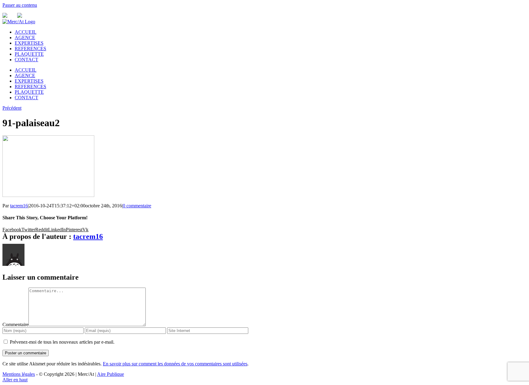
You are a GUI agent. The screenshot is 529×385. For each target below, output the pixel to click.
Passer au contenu (19, 5)
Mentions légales (18, 374)
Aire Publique (110, 374)
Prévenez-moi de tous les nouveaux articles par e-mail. (62, 342)
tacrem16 (19, 205)
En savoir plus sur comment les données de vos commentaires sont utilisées (175, 363)
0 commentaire (137, 205)
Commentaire (15, 324)
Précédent (11, 108)
